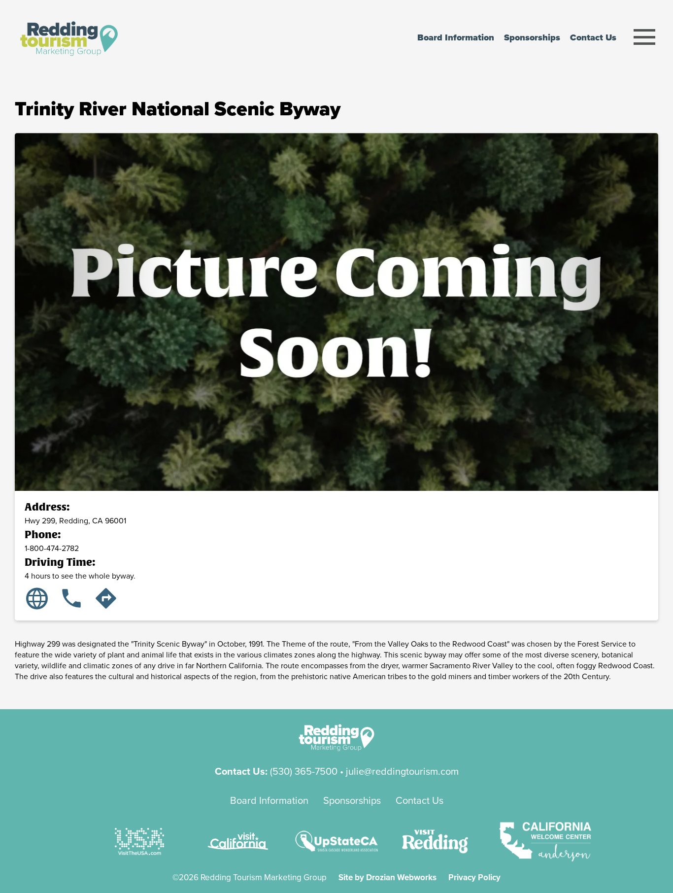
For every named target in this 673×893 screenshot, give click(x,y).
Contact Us (419, 800)
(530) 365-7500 (303, 771)
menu (644, 37)
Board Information (269, 800)
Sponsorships (352, 800)
